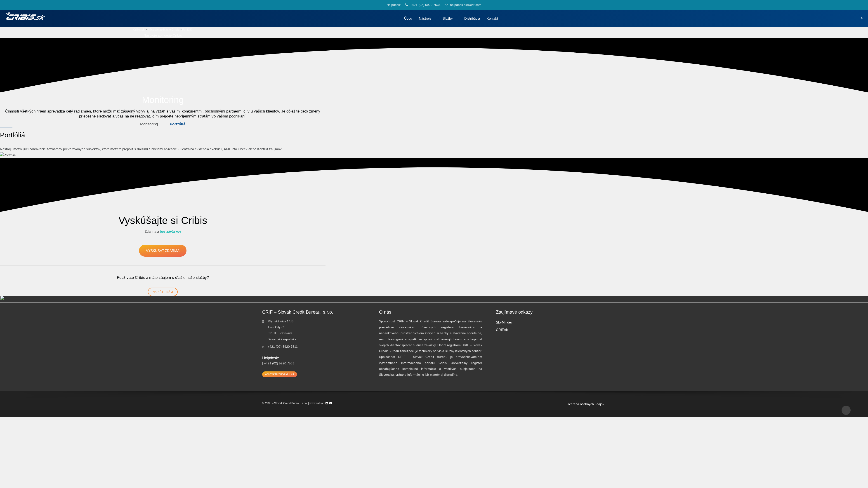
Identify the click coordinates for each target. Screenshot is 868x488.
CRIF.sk (502, 330)
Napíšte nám (163, 292)
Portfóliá (177, 124)
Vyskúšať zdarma (162, 251)
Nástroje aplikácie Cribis (163, 35)
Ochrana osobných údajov (585, 404)
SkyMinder (504, 322)
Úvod (408, 18)
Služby (448, 18)
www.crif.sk (316, 403)
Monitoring (149, 124)
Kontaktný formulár (279, 374)
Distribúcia (472, 18)
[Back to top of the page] (846, 410)
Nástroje (425, 18)
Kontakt (492, 18)
